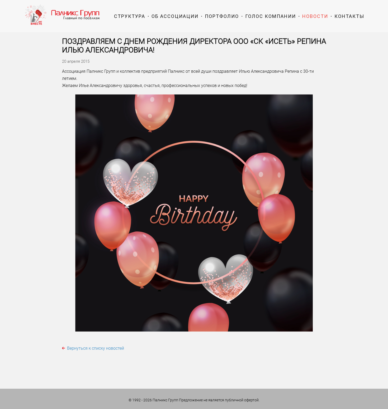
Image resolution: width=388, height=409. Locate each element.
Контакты (349, 16)
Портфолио (222, 16)
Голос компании (270, 16)
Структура (129, 16)
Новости (315, 16)
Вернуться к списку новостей (95, 348)
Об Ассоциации (175, 16)
